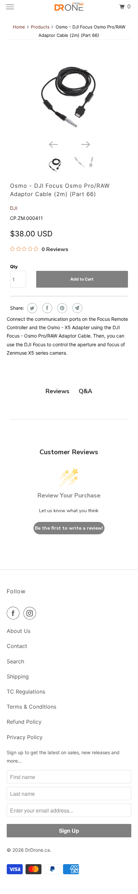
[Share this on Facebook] (46, 308)
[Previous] (53, 143)
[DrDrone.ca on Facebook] (14, 613)
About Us (18, 631)
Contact (17, 646)
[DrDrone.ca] (69, 6)
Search (15, 661)
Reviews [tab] (57, 391)
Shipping (18, 676)
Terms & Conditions (31, 706)
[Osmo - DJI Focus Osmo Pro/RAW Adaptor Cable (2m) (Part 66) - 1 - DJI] (69, 97)
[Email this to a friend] (76, 308)
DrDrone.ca (37, 850)
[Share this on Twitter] (31, 308)
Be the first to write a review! (69, 528)
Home (19, 26)
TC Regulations (26, 691)
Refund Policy (24, 721)
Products (40, 26)
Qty (14, 266)
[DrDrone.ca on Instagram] (31, 613)
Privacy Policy (25, 737)
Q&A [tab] (85, 391)
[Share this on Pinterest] (61, 308)
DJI (13, 208)
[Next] (85, 143)
